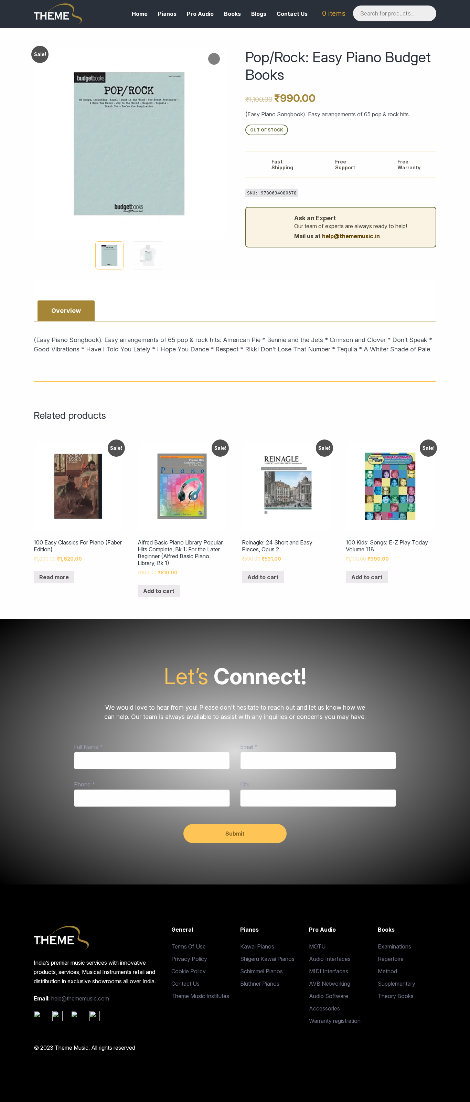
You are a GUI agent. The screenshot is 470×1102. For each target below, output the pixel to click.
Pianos (167, 13)
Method (387, 971)
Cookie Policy (188, 971)
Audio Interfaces (330, 959)
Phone (84, 784)
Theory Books (396, 996)
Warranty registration (335, 1021)
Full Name (88, 746)
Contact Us (292, 13)
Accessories (324, 1008)
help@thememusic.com (80, 998)
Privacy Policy (189, 959)
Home (140, 13)
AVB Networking (329, 983)
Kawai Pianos (257, 946)
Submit (235, 833)
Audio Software (328, 996)
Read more (54, 577)
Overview (66, 310)
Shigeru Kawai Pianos (267, 959)
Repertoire (391, 959)
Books (232, 13)
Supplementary (396, 983)
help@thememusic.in (351, 236)
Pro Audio (200, 13)
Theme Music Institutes (200, 996)
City (245, 784)
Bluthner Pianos (259, 983)
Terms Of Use (188, 946)
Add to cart (158, 590)
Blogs (258, 13)
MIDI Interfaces (328, 971)
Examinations (394, 946)
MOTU (317, 946)
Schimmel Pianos (261, 971)
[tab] (66, 310)
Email (248, 746)
